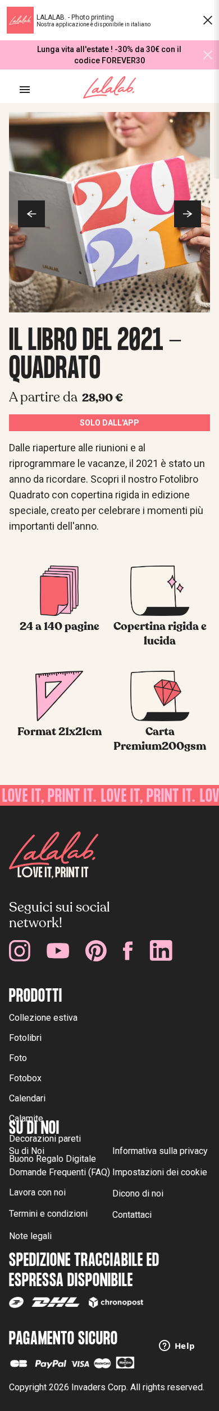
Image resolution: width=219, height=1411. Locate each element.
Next (187, 213)
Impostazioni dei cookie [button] (159, 1172)
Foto (18, 1058)
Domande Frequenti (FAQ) (59, 1172)
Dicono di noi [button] (137, 1193)
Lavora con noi (37, 1192)
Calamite (26, 1118)
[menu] (24, 89)
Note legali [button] (30, 1236)
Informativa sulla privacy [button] (160, 1151)
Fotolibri (25, 1037)
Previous (31, 213)
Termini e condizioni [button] (48, 1213)
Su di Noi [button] (26, 1151)
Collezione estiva (43, 1017)
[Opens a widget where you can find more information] (177, 1347)
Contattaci (132, 1214)
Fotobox (25, 1078)
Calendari (27, 1098)
